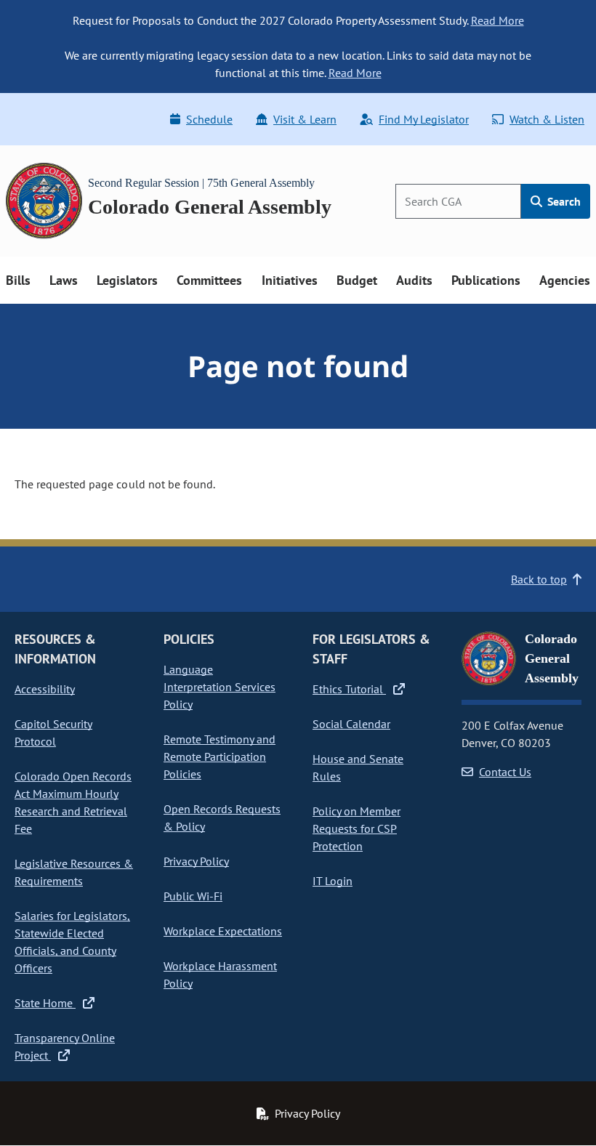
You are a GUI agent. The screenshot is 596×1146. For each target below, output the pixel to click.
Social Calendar (351, 724)
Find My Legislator (424, 119)
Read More (497, 20)
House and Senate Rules (358, 767)
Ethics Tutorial (349, 689)
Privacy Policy (196, 861)
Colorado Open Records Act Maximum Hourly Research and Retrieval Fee (73, 802)
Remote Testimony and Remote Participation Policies (219, 756)
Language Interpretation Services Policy (219, 686)
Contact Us (505, 771)
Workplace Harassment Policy (220, 974)
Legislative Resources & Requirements (74, 872)
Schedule (209, 119)
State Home (45, 1003)
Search (562, 201)
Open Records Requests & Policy (222, 818)
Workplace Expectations (223, 931)
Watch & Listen (547, 119)
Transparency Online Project (65, 1046)
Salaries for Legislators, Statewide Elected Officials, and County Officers (72, 941)
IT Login (333, 880)
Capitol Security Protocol (53, 732)
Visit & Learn (305, 119)
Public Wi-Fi (193, 896)
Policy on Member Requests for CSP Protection (356, 828)
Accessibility (45, 689)
